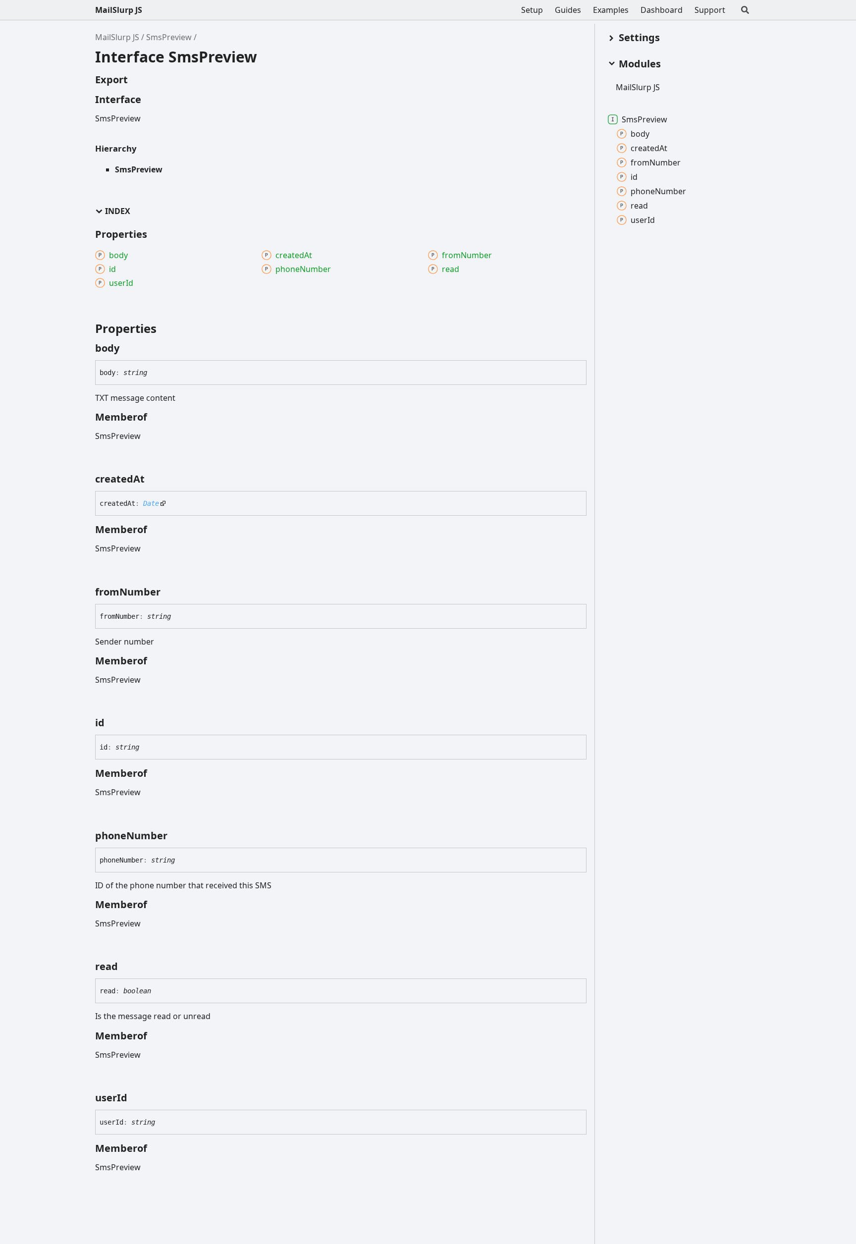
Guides (568, 9)
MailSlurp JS (118, 9)
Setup (532, 9)
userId (643, 220)
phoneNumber (658, 191)
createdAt (649, 148)
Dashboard (662, 9)
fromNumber (656, 162)
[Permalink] (128, 348)
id (634, 177)
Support (710, 9)
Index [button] (117, 211)
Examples (611, 9)
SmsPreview (169, 37)
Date (151, 503)
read (639, 206)
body (640, 134)
